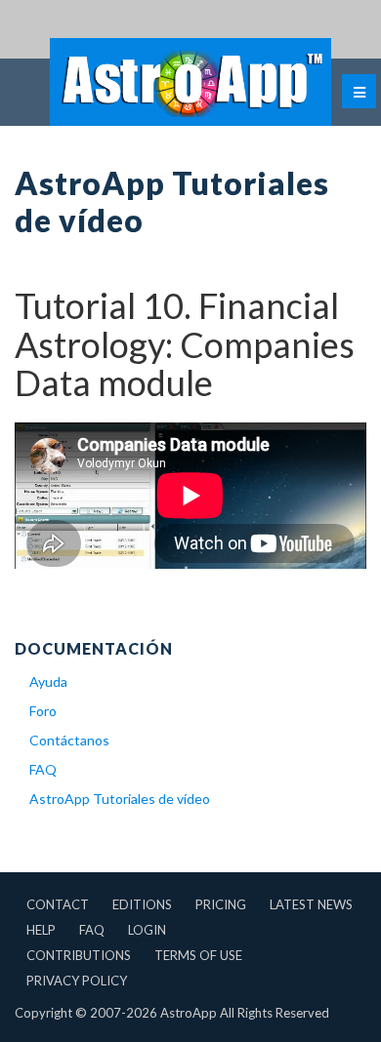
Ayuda (48, 681)
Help (41, 930)
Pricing (220, 904)
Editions (142, 904)
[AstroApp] (190, 82)
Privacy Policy (76, 980)
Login (147, 930)
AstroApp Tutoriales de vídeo (119, 798)
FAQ (43, 769)
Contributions (78, 955)
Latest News (311, 904)
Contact (57, 904)
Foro (43, 710)
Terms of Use (198, 955)
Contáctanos (69, 740)
